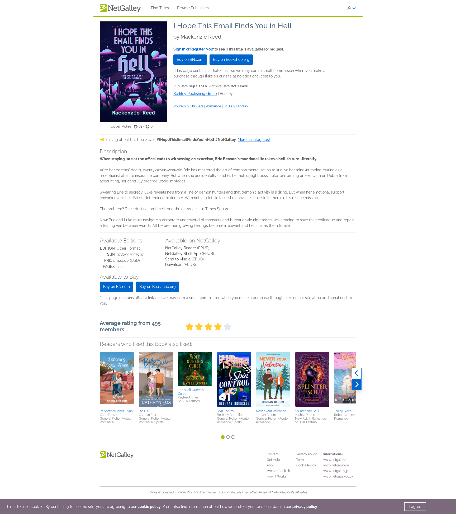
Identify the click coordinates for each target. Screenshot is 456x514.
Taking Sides (343, 411)
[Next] (357, 384)
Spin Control (225, 411)
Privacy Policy (306, 454)
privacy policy (304, 506)
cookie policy (149, 506)
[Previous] (357, 373)
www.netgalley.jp (335, 471)
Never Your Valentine (271, 411)
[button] (117, 379)
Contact (272, 454)
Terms (300, 460)
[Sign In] (351, 8)
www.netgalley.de (336, 465)
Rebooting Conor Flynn (116, 411)
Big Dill (144, 411)
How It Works (276, 476)
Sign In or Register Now (193, 49)
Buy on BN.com (190, 59)
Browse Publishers (193, 8)
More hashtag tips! (254, 139)
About (271, 465)
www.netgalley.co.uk (338, 476)
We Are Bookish (278, 471)
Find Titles (160, 8)
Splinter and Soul (307, 411)
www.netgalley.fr (335, 460)
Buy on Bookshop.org (231, 59)
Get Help (273, 460)
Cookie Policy (306, 465)
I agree (415, 506)
